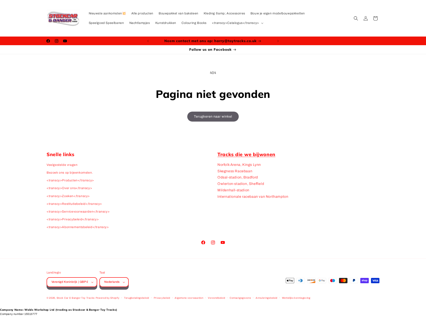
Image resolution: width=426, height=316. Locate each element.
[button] (237, 23)
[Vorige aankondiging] (148, 41)
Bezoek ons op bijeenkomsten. (70, 172)
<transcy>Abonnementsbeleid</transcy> (78, 227)
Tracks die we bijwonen (246, 154)
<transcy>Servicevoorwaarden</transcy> (78, 211)
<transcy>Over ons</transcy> (69, 188)
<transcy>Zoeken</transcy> (68, 196)
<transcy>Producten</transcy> (70, 180)
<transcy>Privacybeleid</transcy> (73, 219)
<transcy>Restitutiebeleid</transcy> (74, 203)
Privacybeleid (162, 298)
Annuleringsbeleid (266, 298)
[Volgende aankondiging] (278, 41)
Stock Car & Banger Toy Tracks (76, 298)
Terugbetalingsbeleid (136, 298)
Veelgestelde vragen (62, 165)
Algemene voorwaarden (189, 298)
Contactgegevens (240, 298)
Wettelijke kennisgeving (296, 298)
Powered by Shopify (108, 298)
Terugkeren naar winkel (213, 116)
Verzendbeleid (216, 298)
